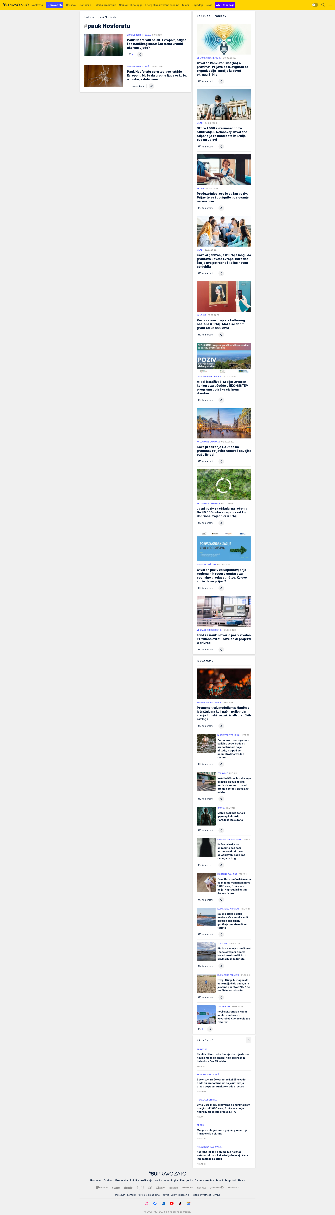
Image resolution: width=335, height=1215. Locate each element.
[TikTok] (180, 1203)
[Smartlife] (187, 1188)
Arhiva (216, 1194)
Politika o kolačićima (149, 1194)
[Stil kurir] (150, 1188)
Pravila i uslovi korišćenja (175, 1194)
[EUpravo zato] (16, 5)
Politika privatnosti (201, 1194)
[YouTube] (171, 1203)
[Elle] (140, 1188)
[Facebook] (154, 1203)
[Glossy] (160, 1188)
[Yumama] (217, 1188)
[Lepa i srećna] (173, 1188)
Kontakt (131, 1194)
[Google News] (188, 1203)
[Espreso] (128, 1188)
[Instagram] (146, 1203)
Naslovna (89, 17)
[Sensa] (201, 1188)
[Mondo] (101, 1188)
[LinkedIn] (163, 1203)
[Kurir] (116, 1188)
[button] (130, 54)
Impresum (120, 1194)
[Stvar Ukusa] (233, 1188)
